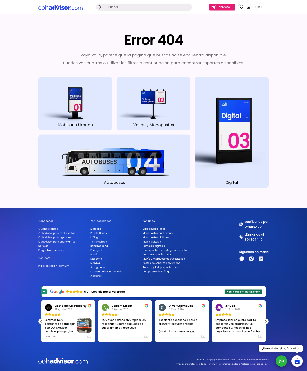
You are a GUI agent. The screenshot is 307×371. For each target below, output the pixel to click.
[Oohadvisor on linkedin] (261, 259)
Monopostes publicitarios (158, 233)
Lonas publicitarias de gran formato (165, 250)
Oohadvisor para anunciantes (56, 241)
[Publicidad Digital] (232, 132)
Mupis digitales (152, 241)
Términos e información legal (225, 363)
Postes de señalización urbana (161, 263)
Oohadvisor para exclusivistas (56, 233)
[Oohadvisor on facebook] (242, 259)
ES (258, 7)
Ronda (94, 254)
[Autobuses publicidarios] (114, 161)
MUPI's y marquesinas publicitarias (164, 259)
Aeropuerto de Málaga (156, 271)
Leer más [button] (50, 336)
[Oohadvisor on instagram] (251, 259)
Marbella (95, 229)
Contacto (44, 258)
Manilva (95, 263)
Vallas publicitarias (154, 229)
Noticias (43, 246)
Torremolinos (98, 241)
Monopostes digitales (156, 237)
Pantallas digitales (154, 246)
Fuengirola (96, 250)
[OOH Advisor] (60, 7)
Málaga (94, 237)
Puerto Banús (98, 233)
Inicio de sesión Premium (53, 266)
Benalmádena (99, 246)
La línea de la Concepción (106, 271)
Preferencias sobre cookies (255, 363)
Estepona (96, 259)
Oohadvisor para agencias (54, 237)
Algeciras (96, 276)
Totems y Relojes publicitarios (161, 267)
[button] (265, 321)
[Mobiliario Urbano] (75, 103)
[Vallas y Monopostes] (153, 103)
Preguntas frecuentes (52, 250)
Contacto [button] (223, 7)
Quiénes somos (48, 229)
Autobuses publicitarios (157, 254)
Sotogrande (97, 267)
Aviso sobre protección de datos (193, 363)
